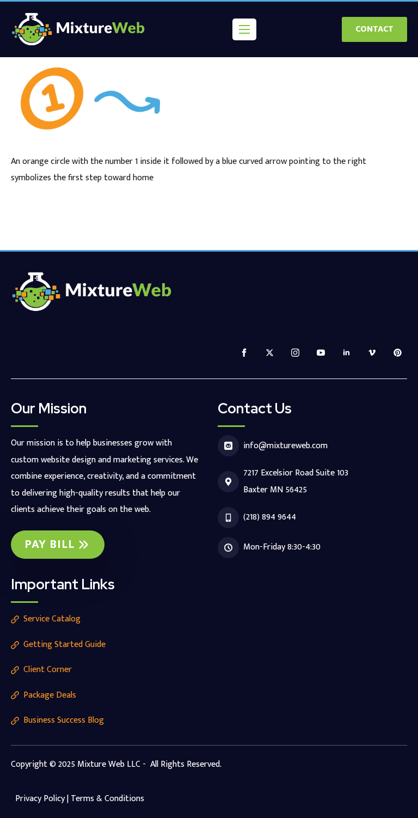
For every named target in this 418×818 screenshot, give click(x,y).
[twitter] (269, 352)
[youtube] (320, 352)
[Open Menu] (244, 29)
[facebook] (244, 352)
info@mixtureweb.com (285, 445)
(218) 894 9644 (269, 517)
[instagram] (295, 352)
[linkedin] (346, 352)
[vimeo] (372, 352)
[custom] (397, 352)
